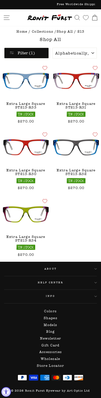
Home (21, 31)
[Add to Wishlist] (45, 68)
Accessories (50, 352)
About (50, 268)
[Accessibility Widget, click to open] (6, 392)
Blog (50, 331)
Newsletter (50, 338)
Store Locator (50, 366)
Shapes (50, 318)
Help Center (50, 282)
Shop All (65, 31)
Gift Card (50, 345)
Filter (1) (26, 53)
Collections (42, 31)
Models (50, 325)
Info (50, 296)
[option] (50, 4)
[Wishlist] (86, 17)
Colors (50, 311)
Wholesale (50, 359)
